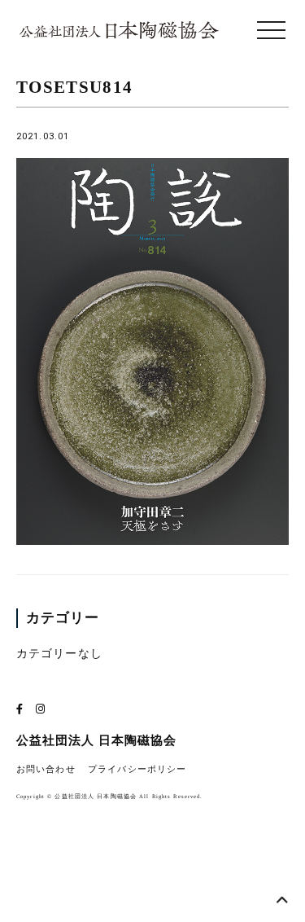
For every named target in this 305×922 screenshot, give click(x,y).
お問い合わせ (46, 769)
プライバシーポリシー (137, 769)
